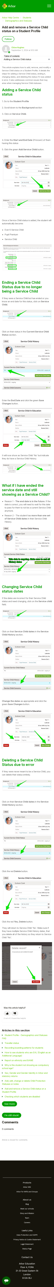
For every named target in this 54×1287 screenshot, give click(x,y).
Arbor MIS (27, 1187)
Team (27, 1218)
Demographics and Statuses (18, 20)
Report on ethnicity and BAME (19, 1060)
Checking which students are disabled (22, 1096)
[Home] (9, 6)
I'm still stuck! (11, 1115)
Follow (8, 39)
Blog (27, 1204)
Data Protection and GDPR (27, 1235)
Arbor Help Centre (10, 17)
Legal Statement (27, 1244)
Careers (27, 1222)
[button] (49, 6)
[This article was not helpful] (14, 1013)
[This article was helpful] (7, 1013)
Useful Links (27, 1230)
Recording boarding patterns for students (24, 1047)
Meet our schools (27, 1209)
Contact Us (27, 1257)
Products (27, 1182)
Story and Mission (27, 1213)
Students (27, 17)
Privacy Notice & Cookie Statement (27, 1239)
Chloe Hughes (17, 47)
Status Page (27, 1249)
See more (9, 1103)
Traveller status (12, 1043)
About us (27, 1199)
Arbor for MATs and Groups (27, 1192)
